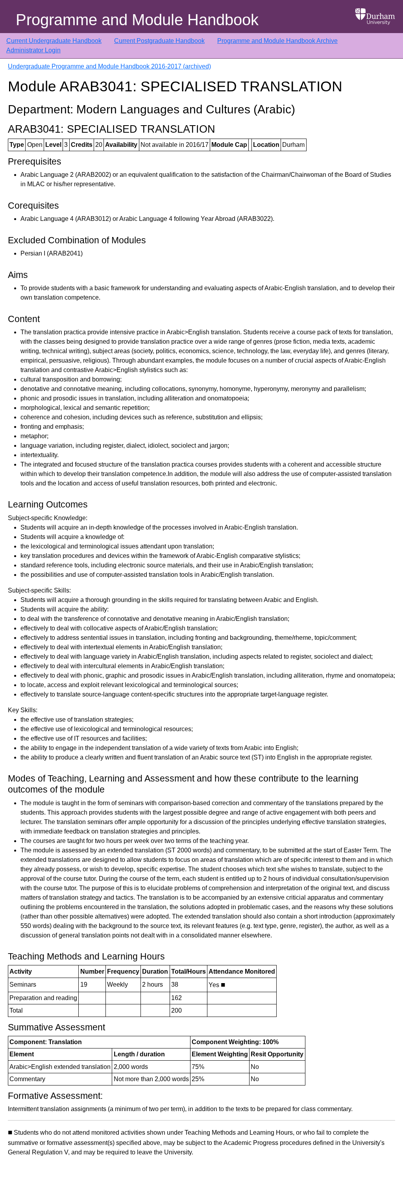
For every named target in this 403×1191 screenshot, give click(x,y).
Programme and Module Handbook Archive (277, 40)
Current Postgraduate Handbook (159, 40)
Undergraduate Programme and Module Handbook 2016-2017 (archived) (109, 66)
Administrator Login (33, 50)
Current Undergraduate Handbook (54, 40)
